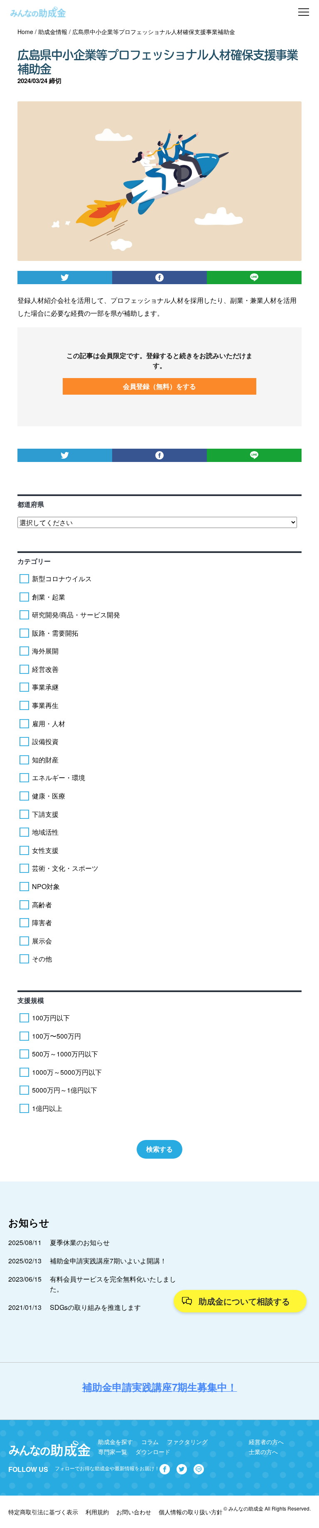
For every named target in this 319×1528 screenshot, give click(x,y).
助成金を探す (115, 1441)
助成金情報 (52, 31)
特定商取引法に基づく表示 (43, 1512)
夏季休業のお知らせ (80, 1242)
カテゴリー (34, 561)
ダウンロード (152, 1451)
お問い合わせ (133, 1512)
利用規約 (97, 1512)
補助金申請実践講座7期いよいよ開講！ (108, 1260)
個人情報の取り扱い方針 (191, 1512)
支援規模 (30, 1000)
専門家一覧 (112, 1451)
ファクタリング (187, 1441)
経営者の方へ (266, 1441)
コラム (150, 1441)
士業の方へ (263, 1451)
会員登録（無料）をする (159, 386)
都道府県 (30, 504)
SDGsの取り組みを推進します (95, 1307)
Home (25, 31)
